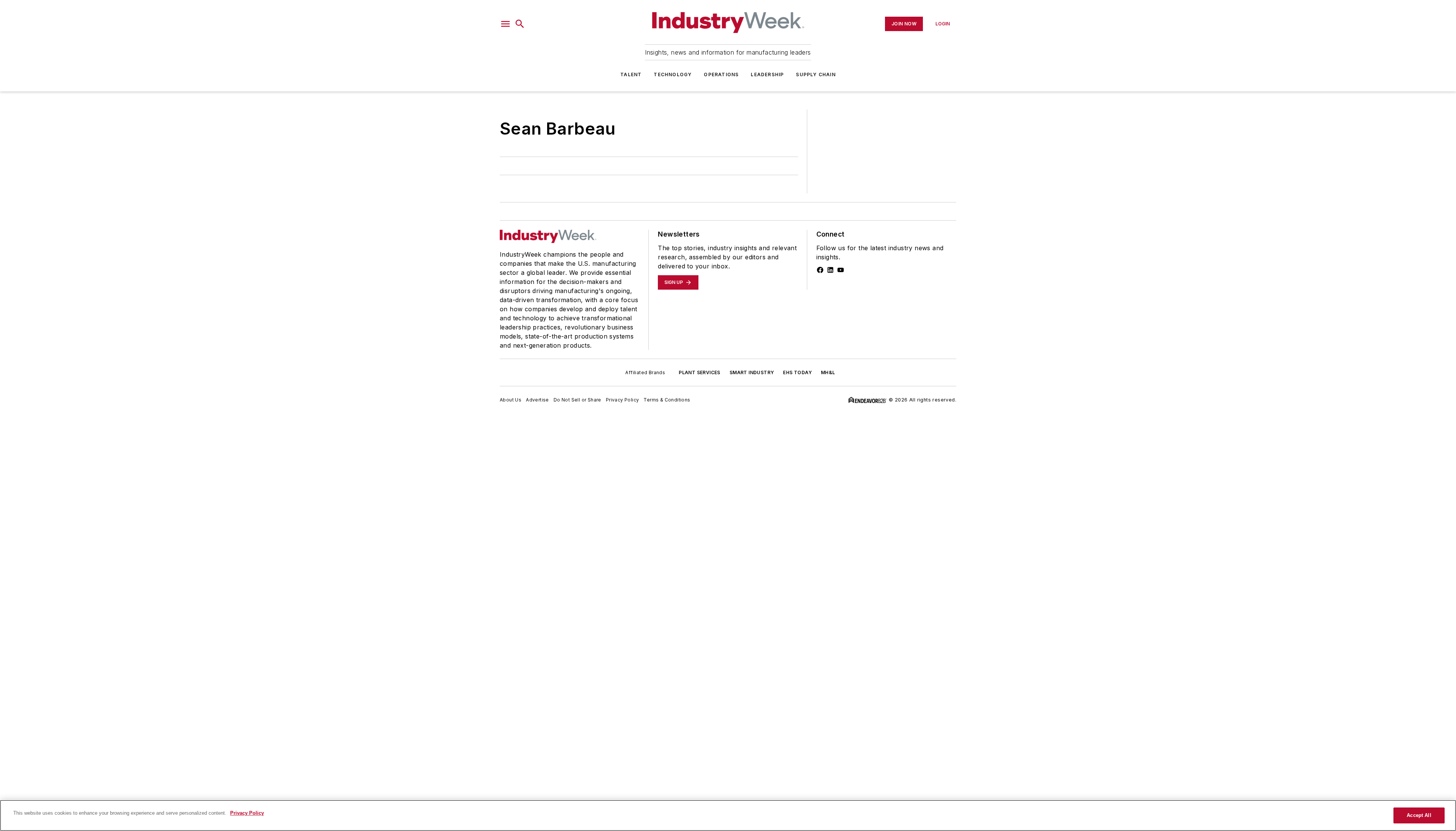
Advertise (537, 400)
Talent (631, 74)
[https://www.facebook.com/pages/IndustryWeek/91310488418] (820, 270)
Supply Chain (815, 74)
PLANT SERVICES (699, 372)
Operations (721, 74)
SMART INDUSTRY (752, 372)
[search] (520, 24)
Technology (673, 74)
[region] (728, 815)
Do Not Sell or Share (577, 400)
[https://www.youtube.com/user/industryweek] (840, 270)
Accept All (1419, 815)
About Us (510, 400)
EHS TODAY (797, 372)
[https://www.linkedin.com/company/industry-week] (830, 270)
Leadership (767, 74)
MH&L (828, 372)
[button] (505, 24)
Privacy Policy (622, 400)
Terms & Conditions (666, 400)
